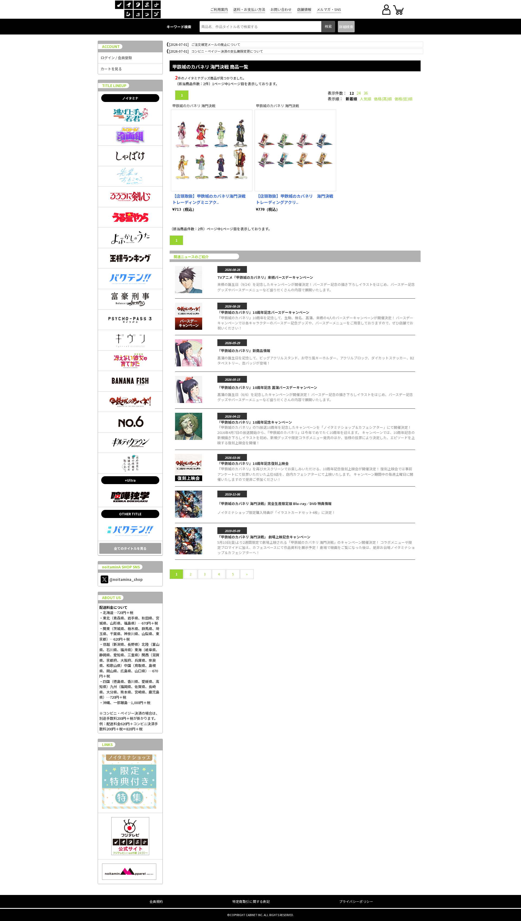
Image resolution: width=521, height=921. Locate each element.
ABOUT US (111, 597)
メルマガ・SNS (329, 9)
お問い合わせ (281, 9)
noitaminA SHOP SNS (121, 567)
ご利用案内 (219, 9)
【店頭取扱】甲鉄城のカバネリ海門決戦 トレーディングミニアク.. (211, 199)
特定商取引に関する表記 (251, 901)
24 (359, 93)
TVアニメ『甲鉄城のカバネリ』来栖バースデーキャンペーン (265, 277)
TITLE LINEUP (114, 85)
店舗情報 (304, 9)
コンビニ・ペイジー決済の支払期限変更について (227, 51)
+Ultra (130, 480)
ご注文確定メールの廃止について (215, 44)
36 (366, 93)
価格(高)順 (383, 98)
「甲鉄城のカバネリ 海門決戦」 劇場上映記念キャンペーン (263, 536)
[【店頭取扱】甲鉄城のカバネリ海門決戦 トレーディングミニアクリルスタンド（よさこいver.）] (211, 150)
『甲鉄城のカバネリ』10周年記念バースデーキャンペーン (263, 312)
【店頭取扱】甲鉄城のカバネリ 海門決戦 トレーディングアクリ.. (296, 199)
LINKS (107, 744)
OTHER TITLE (130, 513)
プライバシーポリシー (356, 901)
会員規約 (156, 901)
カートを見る (111, 68)
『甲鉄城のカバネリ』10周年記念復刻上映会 (253, 463)
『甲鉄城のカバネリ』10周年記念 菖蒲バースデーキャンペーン (267, 387)
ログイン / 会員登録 (116, 57)
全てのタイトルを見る (130, 548)
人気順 (365, 98)
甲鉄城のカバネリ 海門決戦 (193, 105)
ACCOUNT (111, 46)
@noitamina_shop (126, 579)
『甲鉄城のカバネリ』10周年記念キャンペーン (254, 422)
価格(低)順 (403, 98)
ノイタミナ (130, 98)
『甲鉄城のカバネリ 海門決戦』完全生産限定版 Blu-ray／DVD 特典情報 (274, 503)
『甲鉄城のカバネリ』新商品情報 (243, 350)
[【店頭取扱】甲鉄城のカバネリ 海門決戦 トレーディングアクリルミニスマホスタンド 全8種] (295, 150)
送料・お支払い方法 (249, 9)
